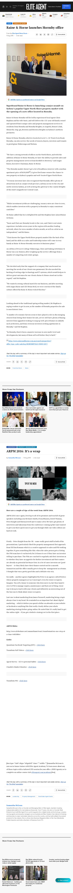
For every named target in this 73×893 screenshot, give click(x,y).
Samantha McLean (14, 458)
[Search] (10, 6)
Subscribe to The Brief (54, 6)
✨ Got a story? (63, 880)
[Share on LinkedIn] (40, 34)
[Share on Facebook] (36, 34)
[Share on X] (44, 34)
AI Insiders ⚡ (66, 6)
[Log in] (3, 6)
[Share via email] (48, 34)
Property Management (27, 447)
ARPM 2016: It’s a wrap (23, 451)
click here (41, 645)
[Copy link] (52, 34)
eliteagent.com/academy (41, 772)
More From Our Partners (13, 389)
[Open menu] (7, 6)
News (9, 23)
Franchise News (20, 23)
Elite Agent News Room (19, 33)
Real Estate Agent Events (45, 796)
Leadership (11, 447)
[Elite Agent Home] (36, 6)
